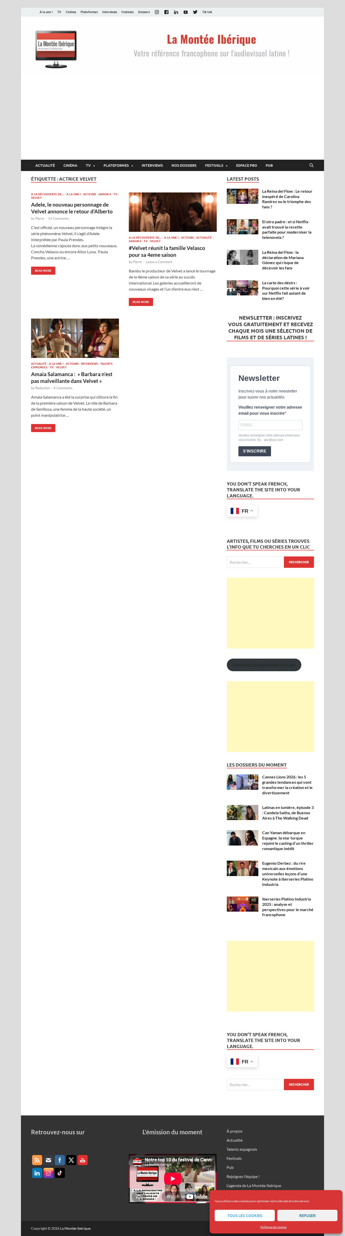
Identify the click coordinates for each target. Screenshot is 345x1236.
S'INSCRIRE (254, 451)
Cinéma (71, 12)
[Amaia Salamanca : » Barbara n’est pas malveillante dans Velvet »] (75, 338)
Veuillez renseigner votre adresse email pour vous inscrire (270, 410)
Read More (41, 269)
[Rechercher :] (270, 562)
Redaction (42, 388)
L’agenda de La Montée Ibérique (254, 1185)
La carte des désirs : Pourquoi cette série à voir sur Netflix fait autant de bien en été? (286, 290)
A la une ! (46, 12)
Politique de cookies (273, 1227)
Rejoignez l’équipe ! (243, 1176)
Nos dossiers (183, 165)
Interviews (109, 12)
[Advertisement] (172, 122)
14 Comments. (58, 218)
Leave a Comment (159, 262)
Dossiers (144, 12)
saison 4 (104, 194)
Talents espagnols (242, 1149)
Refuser (307, 1215)
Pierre (39, 218)
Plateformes (89, 12)
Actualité (45, 165)
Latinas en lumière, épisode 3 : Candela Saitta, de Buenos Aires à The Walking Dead (288, 812)
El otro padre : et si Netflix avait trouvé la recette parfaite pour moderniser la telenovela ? (286, 229)
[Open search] (311, 165)
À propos (234, 1131)
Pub (269, 165)
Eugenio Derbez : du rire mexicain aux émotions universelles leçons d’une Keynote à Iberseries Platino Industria (287, 873)
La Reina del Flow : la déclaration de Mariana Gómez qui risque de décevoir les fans (283, 260)
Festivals (127, 12)
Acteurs (89, 194)
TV (59, 12)
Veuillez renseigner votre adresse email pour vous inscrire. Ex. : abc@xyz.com (269, 438)
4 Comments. (63, 388)
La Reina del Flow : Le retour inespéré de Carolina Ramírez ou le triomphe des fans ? (287, 199)
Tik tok (207, 12)
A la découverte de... (47, 194)
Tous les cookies (244, 1215)
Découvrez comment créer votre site (264, 664)
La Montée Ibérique (75, 1228)
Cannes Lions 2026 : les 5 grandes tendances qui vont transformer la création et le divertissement (287, 784)
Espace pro (246, 165)
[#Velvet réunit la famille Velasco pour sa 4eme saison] (173, 212)
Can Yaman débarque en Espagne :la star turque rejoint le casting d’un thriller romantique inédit (288, 840)
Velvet (36, 198)
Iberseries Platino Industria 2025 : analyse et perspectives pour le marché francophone (287, 906)
